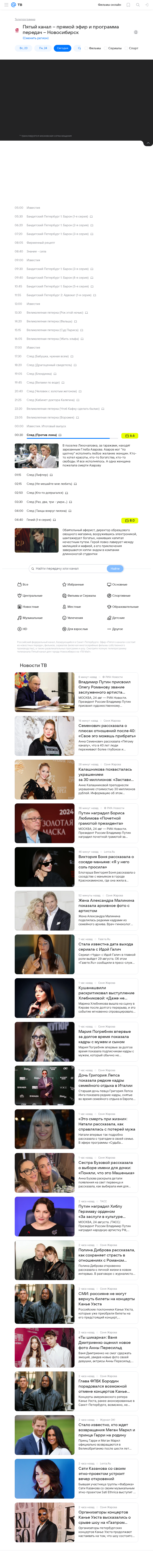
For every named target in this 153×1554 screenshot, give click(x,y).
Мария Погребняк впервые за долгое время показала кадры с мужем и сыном (104, 1036)
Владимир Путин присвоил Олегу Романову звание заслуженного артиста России (104, 687)
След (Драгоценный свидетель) (49, 365)
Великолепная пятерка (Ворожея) (50, 417)
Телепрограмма (25, 19)
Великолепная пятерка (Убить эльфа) (53, 338)
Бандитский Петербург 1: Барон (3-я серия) (58, 234)
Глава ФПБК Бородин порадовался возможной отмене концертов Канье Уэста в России (102, 1386)
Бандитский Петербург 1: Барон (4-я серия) (58, 277)
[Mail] (13, 5)
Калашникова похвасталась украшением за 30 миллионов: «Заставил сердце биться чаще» (105, 774)
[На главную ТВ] (19, 5)
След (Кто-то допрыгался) (45, 492)
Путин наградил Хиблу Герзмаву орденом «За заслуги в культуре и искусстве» (100, 1211)
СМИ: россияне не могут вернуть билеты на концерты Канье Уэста (106, 1299)
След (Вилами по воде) (43, 382)
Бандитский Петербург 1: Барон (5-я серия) (58, 286)
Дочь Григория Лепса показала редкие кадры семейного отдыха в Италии (105, 1080)
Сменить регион (36, 38)
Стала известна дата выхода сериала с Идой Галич (105, 947)
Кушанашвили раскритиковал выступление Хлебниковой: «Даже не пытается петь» (106, 993)
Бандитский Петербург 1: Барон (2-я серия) (58, 225)
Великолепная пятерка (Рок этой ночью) (55, 312)
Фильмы (95, 48)
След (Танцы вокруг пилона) (47, 510)
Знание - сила (36, 251)
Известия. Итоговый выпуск (46, 426)
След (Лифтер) (37, 474)
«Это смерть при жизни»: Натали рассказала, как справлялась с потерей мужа (106, 1124)
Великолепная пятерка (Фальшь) (49, 321)
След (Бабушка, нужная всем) (48, 356)
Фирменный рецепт (41, 242)
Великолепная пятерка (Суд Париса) (52, 330)
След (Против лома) (42, 435)
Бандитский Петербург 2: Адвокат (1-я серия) (59, 295)
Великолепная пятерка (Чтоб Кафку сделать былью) (63, 408)
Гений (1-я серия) (39, 519)
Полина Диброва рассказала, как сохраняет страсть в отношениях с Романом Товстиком (106, 1255)
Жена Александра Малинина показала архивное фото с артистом (106, 905)
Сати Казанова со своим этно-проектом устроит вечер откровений (102, 1473)
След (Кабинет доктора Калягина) (51, 400)
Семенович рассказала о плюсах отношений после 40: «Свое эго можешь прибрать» (107, 731)
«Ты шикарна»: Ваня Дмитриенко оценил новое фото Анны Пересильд (104, 1342)
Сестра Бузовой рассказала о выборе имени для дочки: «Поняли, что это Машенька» (106, 1168)
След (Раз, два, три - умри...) (47, 502)
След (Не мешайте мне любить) (49, 483)
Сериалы (115, 48)
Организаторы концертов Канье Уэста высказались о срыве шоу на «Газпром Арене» (104, 1517)
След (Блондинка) (39, 373)
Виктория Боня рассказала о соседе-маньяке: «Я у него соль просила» (106, 862)
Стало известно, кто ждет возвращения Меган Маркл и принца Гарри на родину (106, 1430)
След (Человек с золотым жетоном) (52, 391)
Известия (33, 207)
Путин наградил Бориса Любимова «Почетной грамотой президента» (101, 818)
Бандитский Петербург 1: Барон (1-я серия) (57, 216)
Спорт (133, 48)
